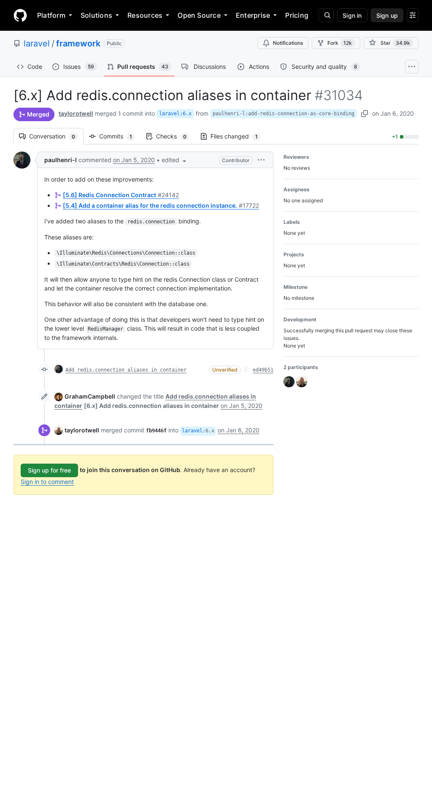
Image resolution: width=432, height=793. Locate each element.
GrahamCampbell (90, 396)
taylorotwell (76, 113)
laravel (37, 43)
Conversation (56, 136)
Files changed (238, 136)
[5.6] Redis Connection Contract (121, 194)
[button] (175, 159)
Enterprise (253, 15)
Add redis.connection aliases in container (125, 370)
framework (78, 43)
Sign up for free (49, 470)
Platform (51, 15)
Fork (339, 43)
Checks (175, 136)
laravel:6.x (175, 114)
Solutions (96, 15)
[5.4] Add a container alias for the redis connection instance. (161, 205)
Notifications (288, 43)
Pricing (296, 15)
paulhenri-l (60, 159)
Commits (119, 136)
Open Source (199, 15)
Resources (144, 15)
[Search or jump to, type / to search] (326, 15)
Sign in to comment (47, 481)
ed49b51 (263, 370)
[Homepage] (20, 15)
